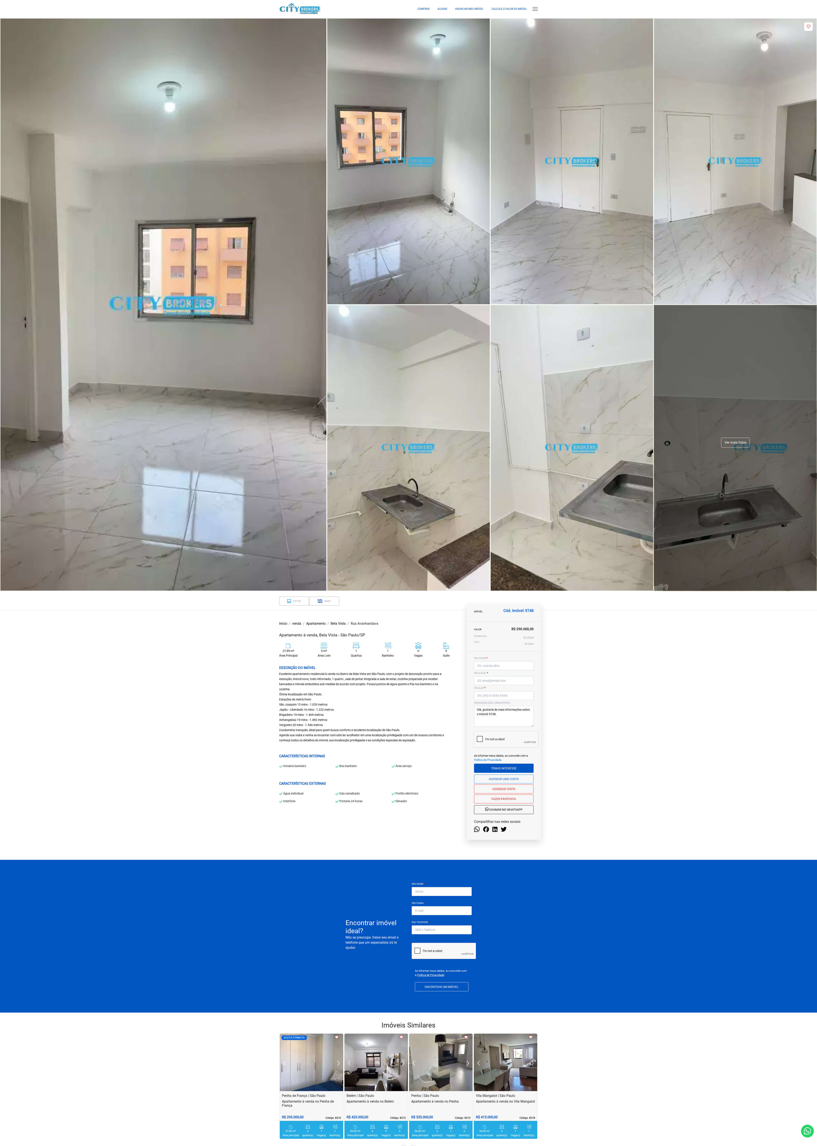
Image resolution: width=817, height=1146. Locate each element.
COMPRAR (423, 8)
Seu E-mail (419, 903)
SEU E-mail (481, 673)
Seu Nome (418, 884)
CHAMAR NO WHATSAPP (505, 810)
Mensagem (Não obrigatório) (492, 703)
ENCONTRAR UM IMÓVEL (442, 987)
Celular (480, 688)
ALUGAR (442, 8)
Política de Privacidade (487, 760)
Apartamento (316, 624)
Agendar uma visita (504, 779)
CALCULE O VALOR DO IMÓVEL (509, 8)
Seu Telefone (421, 922)
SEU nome (480, 658)
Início (283, 624)
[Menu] (535, 9)
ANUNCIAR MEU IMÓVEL (469, 8)
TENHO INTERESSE (504, 768)
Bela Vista (338, 624)
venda (296, 624)
